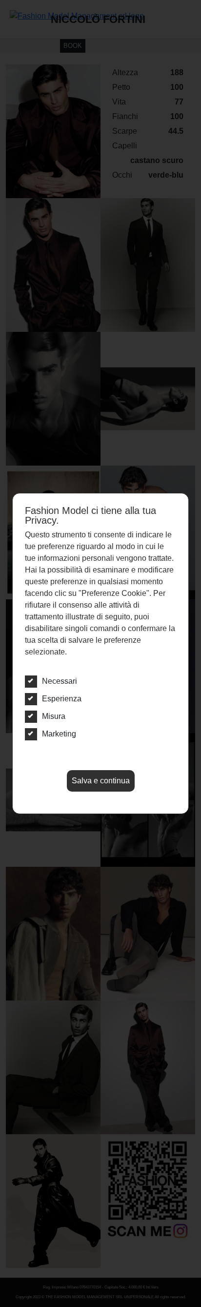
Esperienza (61, 698)
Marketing (59, 734)
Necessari (59, 681)
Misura (53, 716)
